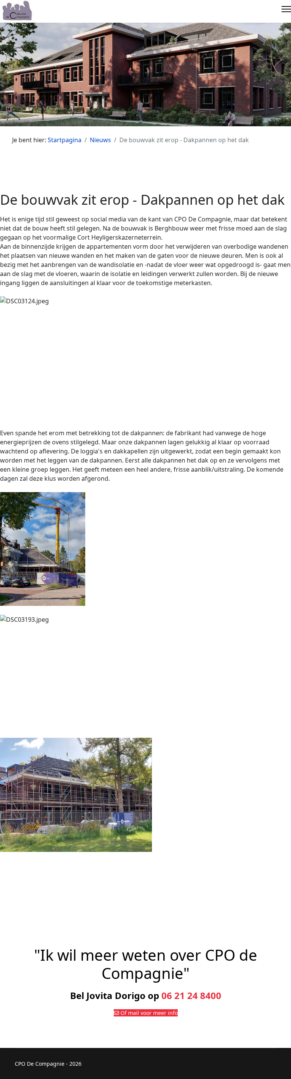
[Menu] (286, 11)
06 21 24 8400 (191, 995)
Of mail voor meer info (148, 1012)
